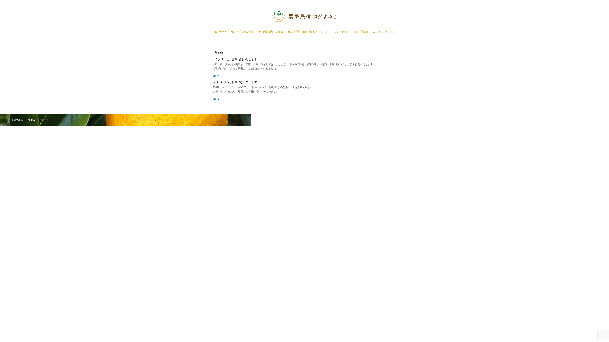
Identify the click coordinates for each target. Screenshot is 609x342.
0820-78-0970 (385, 31)
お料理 (295, 31)
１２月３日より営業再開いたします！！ (237, 59)
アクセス (344, 31)
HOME (222, 31)
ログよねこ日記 (244, 31)
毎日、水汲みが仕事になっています (235, 82)
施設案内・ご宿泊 (272, 31)
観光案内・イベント (318, 31)
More (216, 76)
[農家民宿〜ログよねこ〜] (304, 23)
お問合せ (362, 31)
